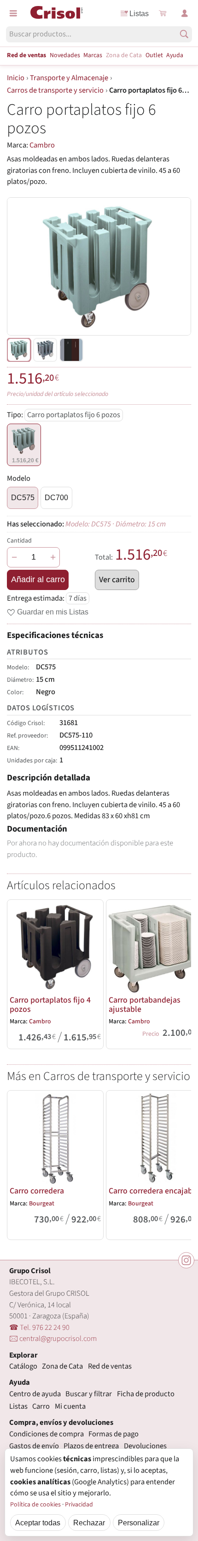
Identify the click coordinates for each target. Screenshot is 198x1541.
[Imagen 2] (71, 350)
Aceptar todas (37, 1522)
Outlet (154, 55)
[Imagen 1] (45, 350)
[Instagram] (186, 1260)
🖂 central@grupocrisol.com (53, 1338)
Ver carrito (117, 579)
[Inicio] (56, 12)
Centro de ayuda (35, 1393)
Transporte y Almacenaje (69, 77)
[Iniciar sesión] (185, 13)
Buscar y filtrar (88, 1393)
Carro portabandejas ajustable (145, 1004)
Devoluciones (145, 1446)
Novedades (65, 55)
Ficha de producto (146, 1393)
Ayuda (174, 55)
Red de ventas (26, 55)
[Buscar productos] (184, 34)
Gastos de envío (34, 1446)
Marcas (92, 55)
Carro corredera (37, 1191)
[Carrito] (162, 13)
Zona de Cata (124, 55)
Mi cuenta (70, 1406)
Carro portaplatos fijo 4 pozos (50, 1004)
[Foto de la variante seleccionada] (19, 350)
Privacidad (79, 1504)
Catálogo (23, 1366)
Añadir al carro (38, 579)
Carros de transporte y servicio (55, 90)
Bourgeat (41, 1203)
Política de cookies (35, 1504)
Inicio (15, 77)
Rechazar (89, 1522)
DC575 (23, 497)
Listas (139, 13)
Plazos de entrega (91, 1446)
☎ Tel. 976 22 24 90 (39, 1327)
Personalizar (138, 1522)
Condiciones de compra (46, 1434)
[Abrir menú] (13, 13)
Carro (41, 1406)
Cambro (42, 145)
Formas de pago (113, 1434)
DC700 (56, 497)
